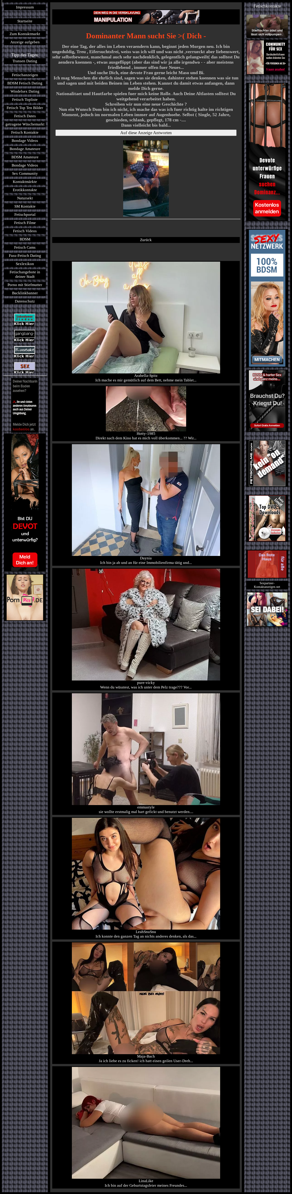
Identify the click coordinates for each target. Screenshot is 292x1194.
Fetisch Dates (25, 116)
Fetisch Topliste (25, 99)
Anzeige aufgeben (25, 42)
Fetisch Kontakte (25, 132)
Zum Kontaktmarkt (25, 34)
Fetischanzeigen (25, 75)
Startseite (24, 21)
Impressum (25, 7)
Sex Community (25, 173)
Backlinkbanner (25, 293)
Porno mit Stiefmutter (25, 285)
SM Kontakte (25, 206)
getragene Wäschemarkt (24, 124)
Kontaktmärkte (25, 182)
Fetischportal (25, 214)
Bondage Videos (25, 140)
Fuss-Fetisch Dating (25, 255)
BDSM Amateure (25, 157)
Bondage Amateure (25, 149)
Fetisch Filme (25, 223)
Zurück (146, 240)
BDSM (25, 239)
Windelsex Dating (24, 91)
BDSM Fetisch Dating (24, 83)
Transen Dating (25, 61)
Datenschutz (25, 301)
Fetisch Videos (25, 231)
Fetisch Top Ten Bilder (25, 108)
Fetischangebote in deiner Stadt (25, 274)
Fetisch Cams (25, 247)
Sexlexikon (25, 264)
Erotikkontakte (25, 190)
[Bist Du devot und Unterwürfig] (25, 502)
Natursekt (25, 198)
